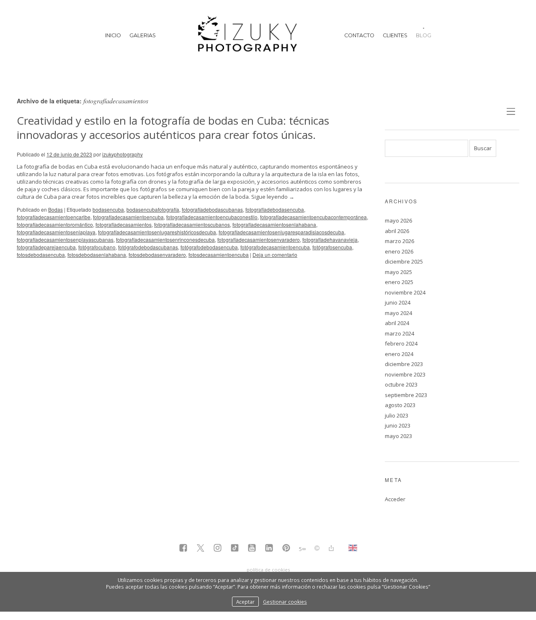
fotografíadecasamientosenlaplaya (56, 232)
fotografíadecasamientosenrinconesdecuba (165, 239)
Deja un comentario (275, 254)
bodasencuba (108, 209)
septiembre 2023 (406, 395)
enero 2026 (399, 251)
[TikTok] (234, 548)
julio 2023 (396, 415)
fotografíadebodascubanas (212, 209)
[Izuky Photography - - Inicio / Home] (250, 35)
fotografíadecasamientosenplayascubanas (65, 239)
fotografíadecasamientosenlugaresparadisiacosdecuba (281, 232)
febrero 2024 (401, 343)
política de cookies (268, 569)
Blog (423, 35)
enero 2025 (399, 282)
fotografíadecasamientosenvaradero (258, 239)
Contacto (359, 35)
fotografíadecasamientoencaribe (53, 216)
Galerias (142, 35)
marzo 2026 (399, 241)
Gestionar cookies (285, 601)
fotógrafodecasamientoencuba (275, 247)
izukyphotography (122, 154)
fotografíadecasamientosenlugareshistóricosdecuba (157, 232)
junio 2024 (397, 302)
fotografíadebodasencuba (274, 209)
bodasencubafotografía (152, 209)
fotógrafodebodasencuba (209, 247)
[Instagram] (217, 548)
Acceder (395, 499)
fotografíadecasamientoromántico (55, 224)
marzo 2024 (399, 333)
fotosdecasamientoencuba (218, 254)
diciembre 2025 (404, 261)
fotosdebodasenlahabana (96, 254)
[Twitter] (200, 548)
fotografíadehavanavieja (330, 239)
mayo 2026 (398, 220)
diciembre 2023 (404, 364)
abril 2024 (397, 323)
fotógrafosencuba (332, 247)
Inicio (113, 35)
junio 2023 (397, 425)
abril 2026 (397, 231)
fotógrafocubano (97, 247)
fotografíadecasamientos (123, 224)
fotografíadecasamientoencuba (128, 216)
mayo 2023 (398, 436)
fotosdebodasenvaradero (157, 254)
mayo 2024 (398, 313)
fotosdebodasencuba (41, 254)
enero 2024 (399, 354)
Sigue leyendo (272, 196)
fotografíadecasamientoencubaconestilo (212, 216)
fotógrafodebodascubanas (148, 247)
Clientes (395, 35)
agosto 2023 (400, 405)
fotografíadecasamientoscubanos (192, 224)
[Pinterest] (286, 548)
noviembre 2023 (405, 374)
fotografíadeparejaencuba (46, 247)
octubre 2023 (401, 384)
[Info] (317, 549)
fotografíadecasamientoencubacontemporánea (313, 216)
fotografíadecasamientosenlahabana (274, 224)
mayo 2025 (398, 272)
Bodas (55, 209)
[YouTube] (251, 548)
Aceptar (245, 601)
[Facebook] (183, 548)
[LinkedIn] (269, 548)
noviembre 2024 (405, 292)
